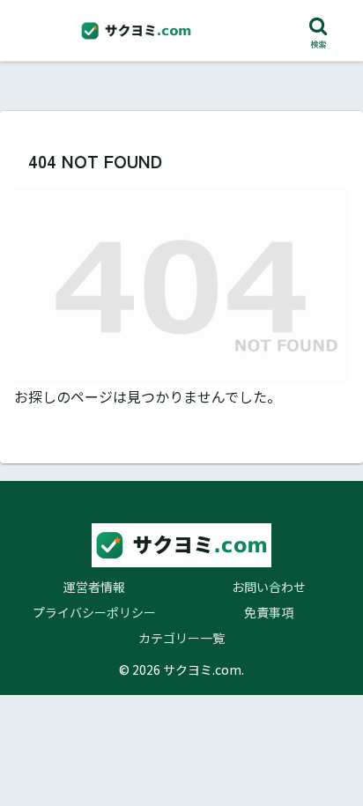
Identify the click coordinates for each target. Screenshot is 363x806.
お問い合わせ (269, 586)
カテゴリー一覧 (181, 638)
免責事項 (268, 612)
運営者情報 (94, 586)
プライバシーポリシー (94, 612)
